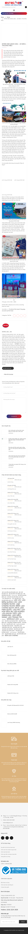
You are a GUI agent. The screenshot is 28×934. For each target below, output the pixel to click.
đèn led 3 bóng (11, 635)
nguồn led (18, 626)
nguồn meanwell (13, 632)
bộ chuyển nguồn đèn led (10, 592)
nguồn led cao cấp (19, 627)
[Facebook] (14, 315)
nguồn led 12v (7, 627)
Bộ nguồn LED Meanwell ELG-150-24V (15, 705)
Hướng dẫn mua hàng (5, 856)
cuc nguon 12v (6, 598)
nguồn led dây (18, 629)
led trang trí (15, 617)
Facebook (2, 838)
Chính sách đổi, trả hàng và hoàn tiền (8, 854)
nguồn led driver (7, 629)
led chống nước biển (11, 605)
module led (13, 619)
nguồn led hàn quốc (8, 630)
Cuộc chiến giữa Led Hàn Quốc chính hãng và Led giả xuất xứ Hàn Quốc (16, 431)
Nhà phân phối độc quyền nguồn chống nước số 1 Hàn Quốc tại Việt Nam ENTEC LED (17, 448)
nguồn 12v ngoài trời (11, 621)
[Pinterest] (21, 315)
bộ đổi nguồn (14, 595)
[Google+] (24, 315)
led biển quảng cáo (13, 601)
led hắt (17, 610)
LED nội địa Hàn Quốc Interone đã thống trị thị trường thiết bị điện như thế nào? (16, 456)
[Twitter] (17, 315)
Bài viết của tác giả (7, 368)
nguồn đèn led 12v (10, 633)
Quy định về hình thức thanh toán (8, 847)
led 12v (17, 600)
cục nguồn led (16, 598)
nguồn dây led (10, 624)
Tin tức (9, 315)
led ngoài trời (9, 613)
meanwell (4, 619)
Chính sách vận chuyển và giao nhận (8, 849)
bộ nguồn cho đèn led (16, 593)
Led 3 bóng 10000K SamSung (13, 722)
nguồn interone (20, 624)
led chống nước (12, 603)
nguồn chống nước (14, 622)
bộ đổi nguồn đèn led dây (15, 597)
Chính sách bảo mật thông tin (7, 884)
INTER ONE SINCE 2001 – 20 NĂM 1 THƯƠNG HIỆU (14, 44)
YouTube (7, 838)
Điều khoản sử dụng (5, 882)
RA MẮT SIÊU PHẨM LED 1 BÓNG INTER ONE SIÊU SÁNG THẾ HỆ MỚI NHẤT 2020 (17, 440)
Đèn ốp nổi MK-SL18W (12, 713)
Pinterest (11, 838)
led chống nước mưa (13, 607)
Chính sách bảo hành (5, 851)
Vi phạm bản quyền (5, 887)
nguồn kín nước (7, 626)
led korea (19, 611)
